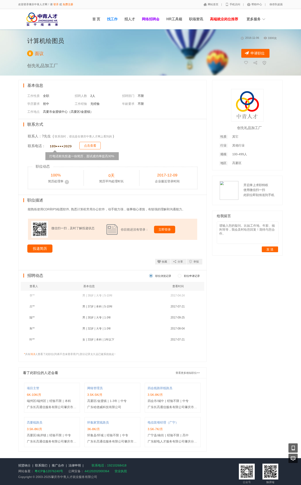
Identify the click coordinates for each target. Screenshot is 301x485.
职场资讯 (196, 19)
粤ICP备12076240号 (49, 471)
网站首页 (213, 4)
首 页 (96, 19)
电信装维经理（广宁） (163, 422)
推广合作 (58, 465)
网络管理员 (95, 388)
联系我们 (41, 465)
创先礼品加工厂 (249, 128)
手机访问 (235, 4)
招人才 (129, 19)
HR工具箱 (174, 19)
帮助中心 (257, 4)
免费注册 (68, 4)
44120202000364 (96, 471)
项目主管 (33, 388)
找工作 (112, 19)
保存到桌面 (276, 4)
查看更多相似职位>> (188, 372)
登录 (56, 4)
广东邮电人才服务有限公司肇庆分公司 (174, 441)
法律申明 (75, 465)
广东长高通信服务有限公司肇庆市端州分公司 (58, 407)
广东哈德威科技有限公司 (104, 407)
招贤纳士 (24, 465)
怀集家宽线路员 (98, 422)
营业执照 (121, 471)
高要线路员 (34, 422)
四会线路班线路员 (160, 388)
